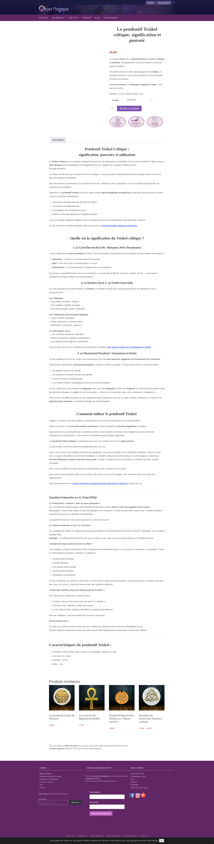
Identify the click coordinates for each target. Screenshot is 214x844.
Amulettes (70, 836)
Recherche (42, 799)
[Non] (211, 841)
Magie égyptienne (114, 836)
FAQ (41, 785)
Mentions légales (45, 773)
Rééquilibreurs (96, 836)
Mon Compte (163, 3)
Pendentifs (82, 836)
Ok (162, 840)
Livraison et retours (46, 782)
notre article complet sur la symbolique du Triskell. (129, 347)
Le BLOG (134, 782)
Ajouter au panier (129, 108)
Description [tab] (58, 140)
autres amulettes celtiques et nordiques (119, 226)
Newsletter (134, 785)
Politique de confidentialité (49, 779)
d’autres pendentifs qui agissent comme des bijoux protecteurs (100, 483)
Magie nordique (130, 836)
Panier (150, 3)
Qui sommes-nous (137, 773)
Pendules (144, 836)
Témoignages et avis (138, 776)
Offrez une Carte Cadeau (140, 787)
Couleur (115, 100)
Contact (42, 787)
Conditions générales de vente (50, 776)
